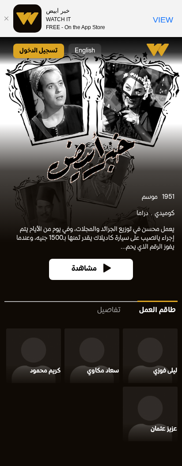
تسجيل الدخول (38, 51)
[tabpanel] (91, 386)
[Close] (6, 18)
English (85, 51)
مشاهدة (84, 269)
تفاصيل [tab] (109, 310)
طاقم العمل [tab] (157, 310)
